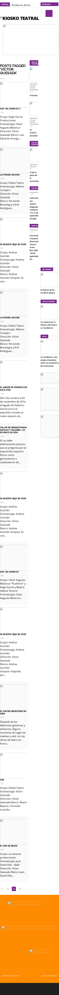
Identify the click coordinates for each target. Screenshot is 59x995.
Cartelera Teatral (33, 85)
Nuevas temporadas (34, 89)
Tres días (34, 95)
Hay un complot (9, 571)
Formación (34, 192)
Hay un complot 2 (10, 108)
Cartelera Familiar (33, 166)
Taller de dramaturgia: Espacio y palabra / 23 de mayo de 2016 (13, 430)
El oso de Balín (8, 845)
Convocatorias (36, 230)
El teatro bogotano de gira (13, 712)
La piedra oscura (10, 174)
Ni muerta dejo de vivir (13, 244)
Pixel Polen (52, 976)
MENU (49, 13)
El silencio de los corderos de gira (48, 291)
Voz (2, 779)
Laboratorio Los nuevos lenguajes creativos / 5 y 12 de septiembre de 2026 (35, 208)
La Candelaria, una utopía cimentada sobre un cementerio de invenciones (50, 361)
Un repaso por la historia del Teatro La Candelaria (49, 325)
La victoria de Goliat (34, 132)
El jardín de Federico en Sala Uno (13, 388)
